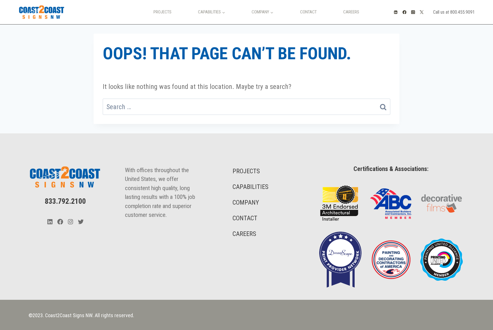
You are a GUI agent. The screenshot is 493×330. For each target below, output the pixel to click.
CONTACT (245, 218)
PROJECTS (246, 171)
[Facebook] (404, 12)
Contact (308, 12)
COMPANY (246, 202)
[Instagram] (413, 12)
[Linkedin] (396, 12)
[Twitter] (422, 12)
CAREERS (244, 233)
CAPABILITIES (250, 186)
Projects (162, 12)
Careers (351, 12)
